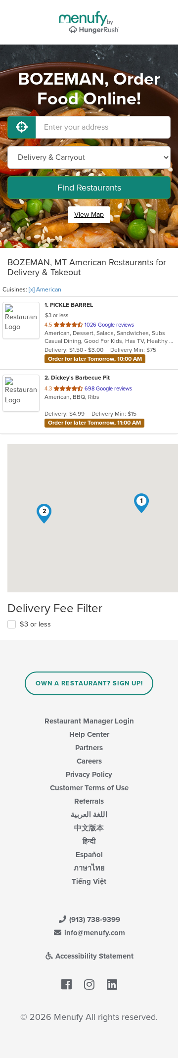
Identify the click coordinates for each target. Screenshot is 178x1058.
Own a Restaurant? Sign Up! (89, 683)
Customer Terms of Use (89, 787)
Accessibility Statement (93, 956)
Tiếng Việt (89, 881)
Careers (89, 761)
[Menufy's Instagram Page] (89, 984)
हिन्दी (89, 841)
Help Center (89, 734)
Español (89, 854)
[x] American (45, 289)
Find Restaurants (89, 187)
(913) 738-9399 (93, 919)
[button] (141, 503)
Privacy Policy (89, 774)
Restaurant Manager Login (89, 721)
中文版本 (89, 827)
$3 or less (35, 624)
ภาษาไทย (89, 868)
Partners (89, 747)
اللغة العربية (89, 814)
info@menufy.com (93, 932)
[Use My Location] (21, 127)
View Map (89, 214)
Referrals (89, 801)
